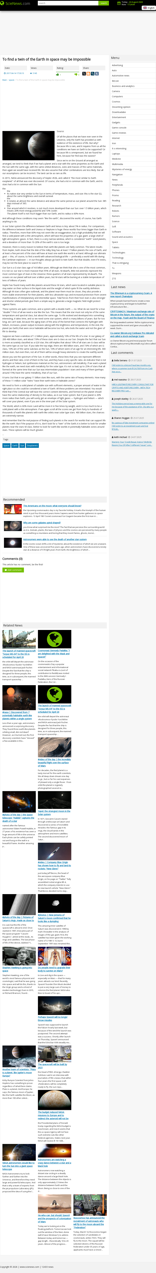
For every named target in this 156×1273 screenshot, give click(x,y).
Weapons (116, 273)
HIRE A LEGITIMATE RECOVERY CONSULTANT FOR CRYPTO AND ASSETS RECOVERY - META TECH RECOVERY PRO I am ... (132, 387)
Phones (115, 190)
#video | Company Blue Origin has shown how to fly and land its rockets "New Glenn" (54, 865)
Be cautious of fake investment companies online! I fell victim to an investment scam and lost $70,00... (133, 425)
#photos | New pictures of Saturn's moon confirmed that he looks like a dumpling (54, 918)
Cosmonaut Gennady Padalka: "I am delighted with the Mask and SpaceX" (54, 653)
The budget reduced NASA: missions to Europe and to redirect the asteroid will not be (53, 1115)
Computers (117, 96)
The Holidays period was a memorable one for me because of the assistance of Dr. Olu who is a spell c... (133, 406)
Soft (114, 226)
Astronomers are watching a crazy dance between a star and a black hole (54, 1162)
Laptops (116, 153)
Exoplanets (32, 445)
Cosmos (116, 101)
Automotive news (120, 75)
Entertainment (119, 117)
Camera (116, 91)
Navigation (117, 174)
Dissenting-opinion (121, 106)
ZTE (114, 278)
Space (6, 445)
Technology (118, 257)
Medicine (116, 158)
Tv (113, 268)
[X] (84, 73)
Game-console (119, 127)
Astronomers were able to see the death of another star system (55, 539)
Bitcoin (115, 80)
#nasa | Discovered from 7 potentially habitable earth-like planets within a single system (17, 715)
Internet (116, 138)
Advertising (117, 65)
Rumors (116, 216)
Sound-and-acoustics (122, 236)
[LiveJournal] (92, 73)
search (104, 3)
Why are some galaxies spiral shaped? (42, 522)
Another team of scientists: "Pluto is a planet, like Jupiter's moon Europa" (19, 1072)
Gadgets (116, 122)
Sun (22, 445)
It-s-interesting (119, 148)
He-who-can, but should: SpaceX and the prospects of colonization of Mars (54, 1218)
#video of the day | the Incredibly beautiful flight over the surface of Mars (54, 762)
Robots (115, 210)
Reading (116, 200)
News (115, 179)
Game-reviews (119, 132)
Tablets (115, 247)
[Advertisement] (78, 30)
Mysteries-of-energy (122, 169)
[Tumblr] (97, 73)
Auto (114, 70)
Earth (15, 445)
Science (115, 221)
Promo (115, 195)
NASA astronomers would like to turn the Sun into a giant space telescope (18, 1166)
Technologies (118, 252)
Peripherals (117, 184)
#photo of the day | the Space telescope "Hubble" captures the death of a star (18, 817)
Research (116, 205)
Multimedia (117, 164)
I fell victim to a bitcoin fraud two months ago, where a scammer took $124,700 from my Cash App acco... (132, 368)
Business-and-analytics (123, 86)
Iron (114, 143)
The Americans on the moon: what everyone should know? (52, 505)
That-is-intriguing (120, 262)
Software (116, 231)
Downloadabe (119, 112)
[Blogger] (88, 73)
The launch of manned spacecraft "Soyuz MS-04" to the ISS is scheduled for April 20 (19, 654)
